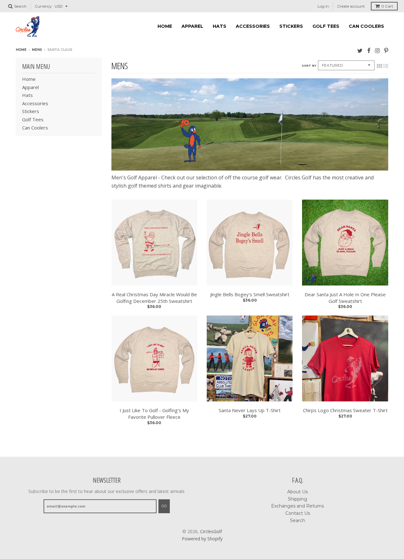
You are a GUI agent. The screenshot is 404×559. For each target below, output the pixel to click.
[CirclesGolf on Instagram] (377, 50)
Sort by (309, 65)
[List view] (385, 66)
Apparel (192, 26)
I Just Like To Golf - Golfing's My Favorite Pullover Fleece (154, 413)
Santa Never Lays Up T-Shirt (250, 410)
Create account (351, 6)
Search (297, 520)
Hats (219, 26)
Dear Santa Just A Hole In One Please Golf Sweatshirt (345, 297)
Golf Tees (325, 26)
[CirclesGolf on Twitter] (360, 50)
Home (164, 26)
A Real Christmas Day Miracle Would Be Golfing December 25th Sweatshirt (154, 297)
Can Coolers (366, 26)
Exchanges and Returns (297, 506)
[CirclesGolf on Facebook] (369, 50)
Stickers (291, 26)
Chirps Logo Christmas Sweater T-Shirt (345, 410)
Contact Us (297, 513)
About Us (297, 492)
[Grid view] (379, 66)
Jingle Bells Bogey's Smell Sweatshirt (249, 294)
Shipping (297, 499)
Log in (323, 6)
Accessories (253, 26)
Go (164, 506)
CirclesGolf (211, 531)
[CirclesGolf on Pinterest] (386, 50)
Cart (387, 6)
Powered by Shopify (202, 539)
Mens (37, 50)
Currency (43, 6)
